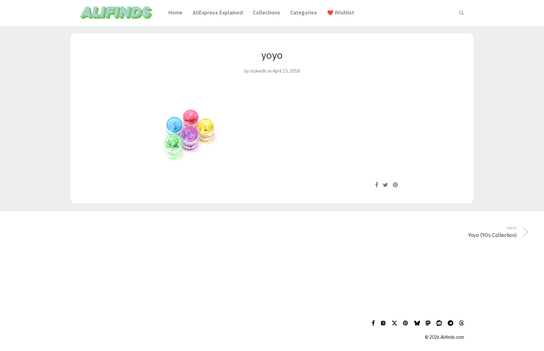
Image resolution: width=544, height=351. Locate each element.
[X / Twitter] (394, 323)
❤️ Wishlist (340, 12)
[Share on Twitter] (385, 185)
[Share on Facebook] (376, 185)
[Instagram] (383, 323)
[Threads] (461, 323)
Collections (266, 12)
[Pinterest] (406, 323)
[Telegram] (450, 323)
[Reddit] (439, 323)
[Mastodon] (428, 323)
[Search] (461, 12)
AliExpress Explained (218, 12)
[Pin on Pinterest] (396, 185)
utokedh (258, 71)
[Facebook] (373, 323)
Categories (303, 12)
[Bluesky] (417, 323)
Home (175, 12)
